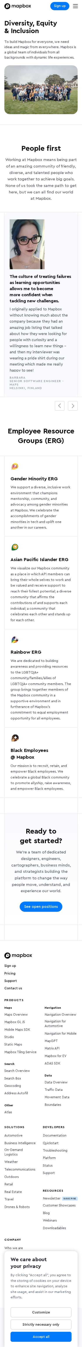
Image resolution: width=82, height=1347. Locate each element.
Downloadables (54, 1228)
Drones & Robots (17, 1207)
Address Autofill (16, 1093)
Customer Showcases (59, 1205)
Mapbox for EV (55, 1056)
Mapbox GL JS (14, 1022)
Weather (11, 1162)
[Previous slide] (60, 406)
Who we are (13, 1248)
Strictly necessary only (41, 1324)
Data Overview (56, 1082)
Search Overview (17, 1071)
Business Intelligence (20, 1143)
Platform (49, 1158)
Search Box (12, 1078)
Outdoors (11, 1177)
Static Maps (13, 1044)
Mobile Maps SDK (17, 1029)
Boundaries (53, 1105)
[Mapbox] (17, 6)
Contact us (13, 988)
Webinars (50, 1220)
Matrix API (52, 1048)
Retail (8, 1184)
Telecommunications (19, 1169)
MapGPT (51, 1041)
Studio (9, 1037)
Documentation (54, 1135)
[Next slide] (73, 406)
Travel (9, 1199)
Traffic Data (54, 1089)
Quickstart (51, 1143)
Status (48, 1165)
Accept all (41, 1337)
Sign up (60, 6)
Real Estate (13, 1192)
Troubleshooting (55, 1150)
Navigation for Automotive (55, 1024)
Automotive (13, 1135)
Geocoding (12, 1086)
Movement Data (57, 1097)
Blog (46, 1213)
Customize (41, 1312)
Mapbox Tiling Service (20, 1052)
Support (10, 981)
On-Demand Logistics (13, 1152)
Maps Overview (16, 1014)
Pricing (10, 973)
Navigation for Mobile (61, 1033)
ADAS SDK (52, 1063)
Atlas (8, 1112)
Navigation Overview (60, 1014)
